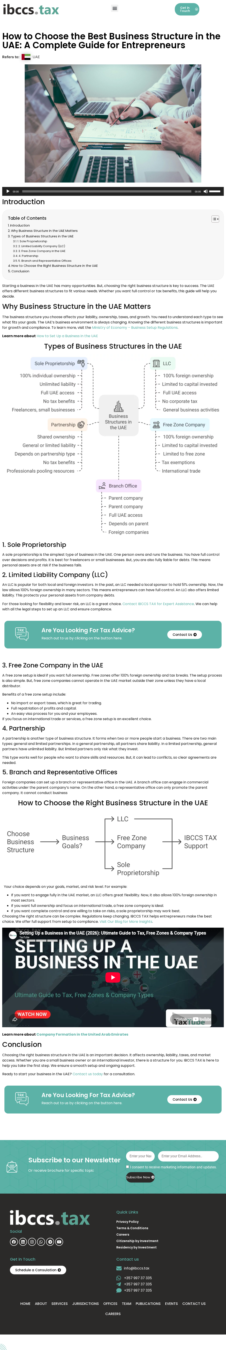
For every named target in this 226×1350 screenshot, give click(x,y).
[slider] (215, 191)
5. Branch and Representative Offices (45, 261)
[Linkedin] (23, 1242)
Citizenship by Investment (137, 1241)
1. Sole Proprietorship (32, 241)
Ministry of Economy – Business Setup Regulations (135, 327)
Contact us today (88, 1074)
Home (25, 1303)
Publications (148, 1303)
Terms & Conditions (132, 1228)
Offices (110, 1303)
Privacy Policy (127, 1221)
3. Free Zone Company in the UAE (41, 251)
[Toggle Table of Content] (213, 219)
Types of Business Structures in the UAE (42, 236)
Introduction (20, 225)
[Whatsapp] (41, 1242)
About (41, 1303)
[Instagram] (32, 1242)
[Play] (8, 191)
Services (59, 1303)
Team (126, 1303)
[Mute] (205, 191)
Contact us (194, 1303)
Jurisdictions (85, 1303)
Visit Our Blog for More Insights (126, 921)
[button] (114, 8)
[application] (113, 191)
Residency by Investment (136, 1247)
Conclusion (20, 271)
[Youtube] (59, 1242)
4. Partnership (28, 256)
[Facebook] (14, 1242)
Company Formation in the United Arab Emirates (82, 1034)
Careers (122, 1234)
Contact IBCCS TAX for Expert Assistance (158, 603)
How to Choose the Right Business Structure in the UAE (54, 265)
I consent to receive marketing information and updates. (173, 1167)
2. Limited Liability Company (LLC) (41, 246)
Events (171, 1303)
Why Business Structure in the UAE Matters (44, 231)
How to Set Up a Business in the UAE (67, 335)
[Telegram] (50, 1242)
